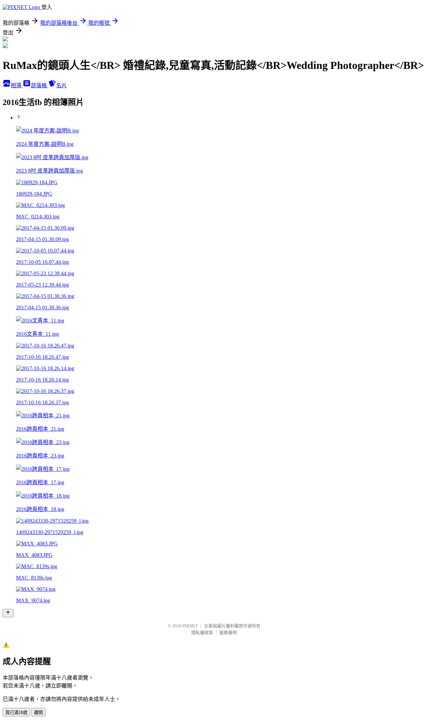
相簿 (17, 85)
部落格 (39, 85)
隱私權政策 (202, 632)
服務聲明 (228, 632)
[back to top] (8, 613)
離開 (38, 712)
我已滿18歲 (16, 712)
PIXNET (190, 625)
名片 (61, 85)
